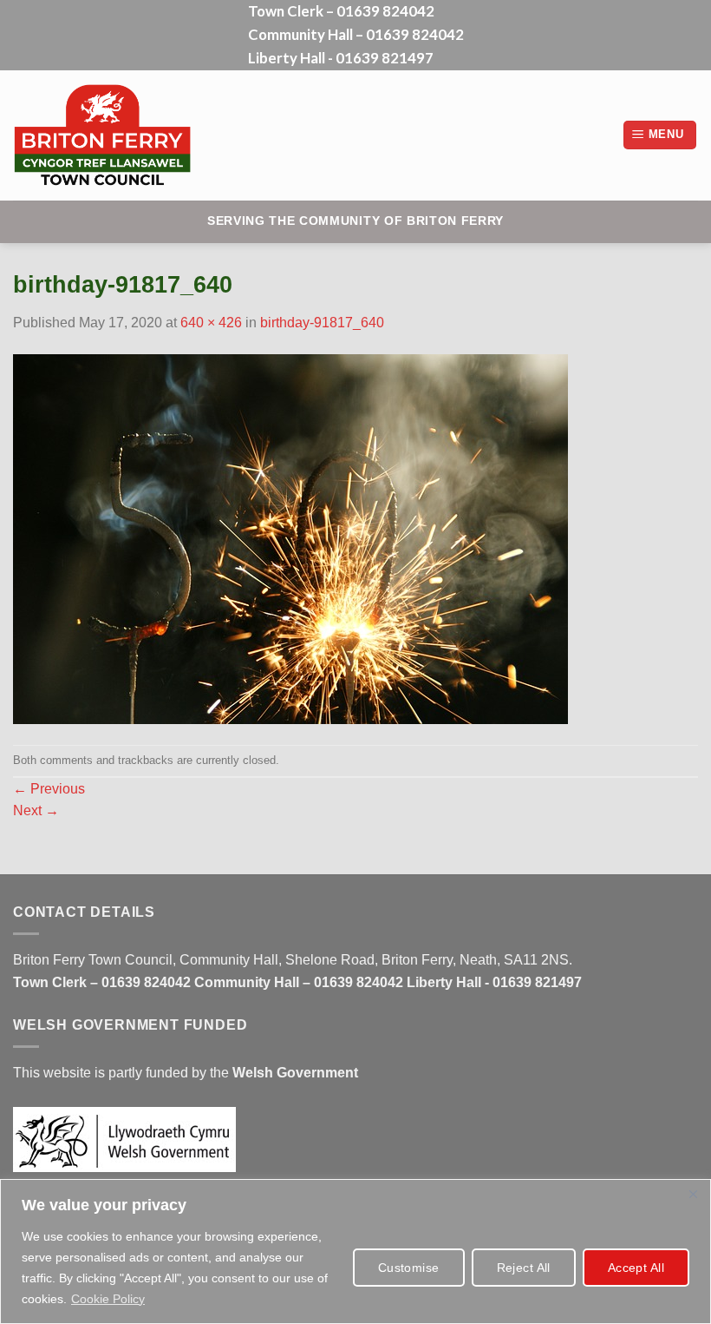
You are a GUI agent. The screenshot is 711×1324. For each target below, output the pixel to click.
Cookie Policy (108, 1299)
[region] (355, 1251)
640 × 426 (211, 322)
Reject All (524, 1268)
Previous (49, 788)
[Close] (692, 1193)
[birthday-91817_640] (290, 537)
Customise (409, 1268)
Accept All (636, 1268)
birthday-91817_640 (322, 322)
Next (36, 810)
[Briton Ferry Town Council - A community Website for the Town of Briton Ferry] (142, 135)
